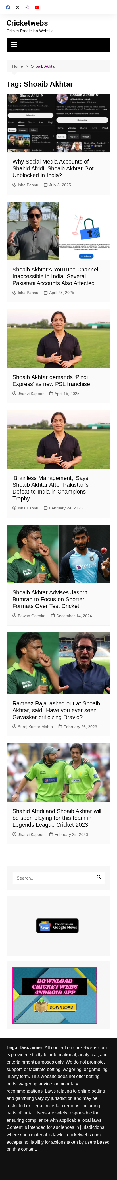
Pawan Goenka (31, 615)
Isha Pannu (28, 185)
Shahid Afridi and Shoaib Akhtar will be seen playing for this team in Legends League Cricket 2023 (56, 818)
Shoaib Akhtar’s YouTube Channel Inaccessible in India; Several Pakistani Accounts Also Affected (55, 276)
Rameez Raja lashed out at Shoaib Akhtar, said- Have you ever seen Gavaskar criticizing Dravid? (56, 710)
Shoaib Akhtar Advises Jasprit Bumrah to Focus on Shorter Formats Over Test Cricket (49, 599)
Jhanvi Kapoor (31, 393)
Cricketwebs (27, 23)
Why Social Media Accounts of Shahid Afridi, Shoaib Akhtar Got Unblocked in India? (53, 168)
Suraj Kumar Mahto (35, 726)
